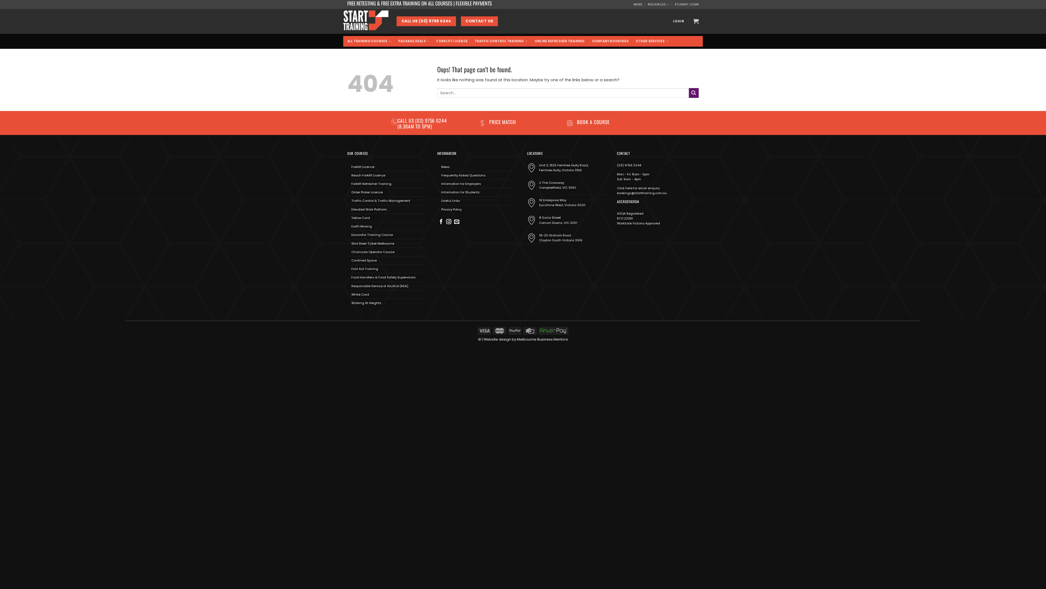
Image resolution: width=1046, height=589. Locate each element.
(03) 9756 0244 (629, 165)
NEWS (638, 4)
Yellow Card (360, 218)
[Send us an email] (456, 222)
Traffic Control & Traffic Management (380, 201)
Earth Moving (361, 226)
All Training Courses (367, 41)
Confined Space (364, 260)
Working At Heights (366, 303)
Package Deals (412, 41)
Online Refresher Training (560, 41)
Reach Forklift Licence (368, 175)
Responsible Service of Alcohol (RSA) (379, 286)
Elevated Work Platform (369, 209)
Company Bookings (610, 41)
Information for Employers (461, 184)
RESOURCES (657, 4)
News (445, 167)
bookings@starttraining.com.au (642, 193)
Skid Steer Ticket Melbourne (372, 243)
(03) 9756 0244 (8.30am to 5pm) (422, 123)
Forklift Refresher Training (371, 184)
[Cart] (696, 21)
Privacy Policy (451, 209)
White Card (360, 294)
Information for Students (460, 192)
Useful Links (450, 201)
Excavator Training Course (372, 235)
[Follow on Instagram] (448, 222)
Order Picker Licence (367, 192)
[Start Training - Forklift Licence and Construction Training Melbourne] (365, 21)
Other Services (650, 41)
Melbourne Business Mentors (542, 339)
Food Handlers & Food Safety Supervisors (383, 277)
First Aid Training (364, 269)
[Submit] (694, 93)
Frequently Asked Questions (463, 175)
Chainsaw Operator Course (372, 252)
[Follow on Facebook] (441, 222)
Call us (406, 120)
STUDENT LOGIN (687, 4)
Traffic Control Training (499, 41)
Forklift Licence (452, 41)
